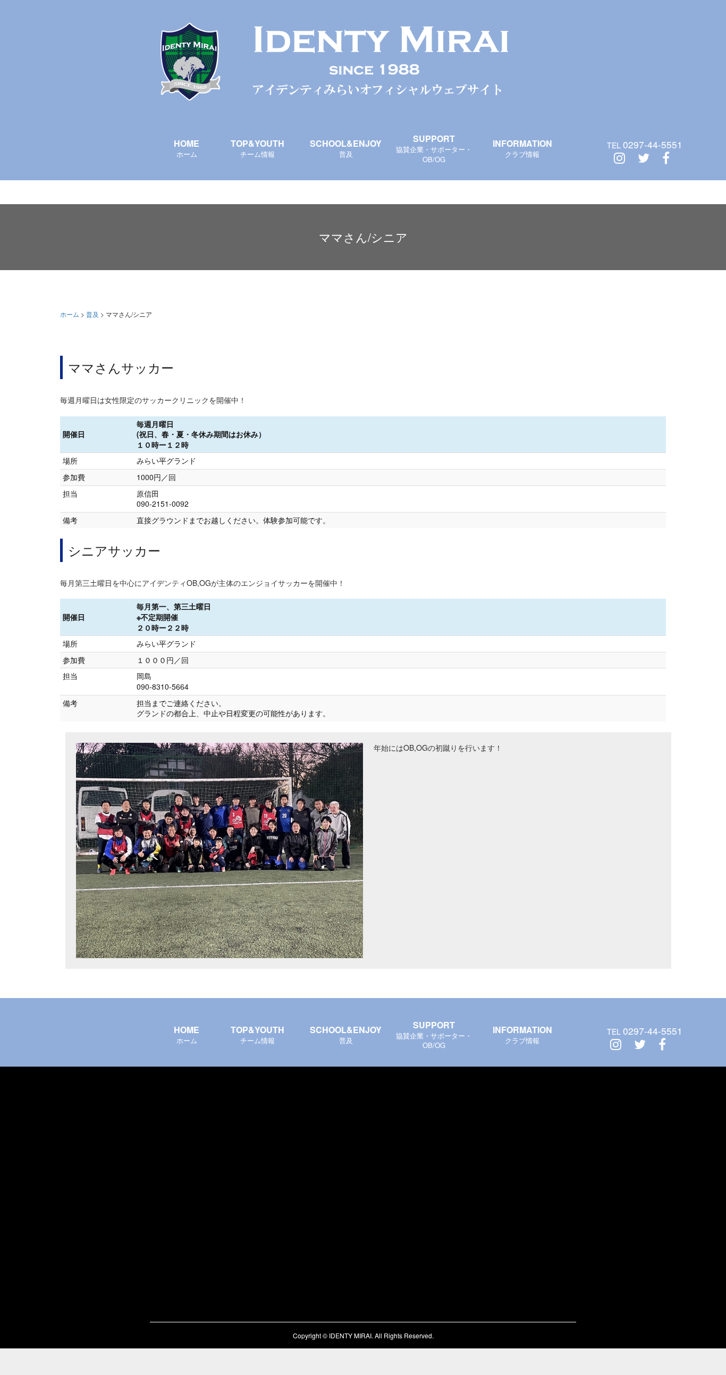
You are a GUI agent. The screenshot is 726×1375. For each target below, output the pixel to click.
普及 (346, 148)
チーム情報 (257, 148)
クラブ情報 (522, 148)
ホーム (186, 148)
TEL (644, 144)
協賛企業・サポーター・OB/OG (434, 148)
